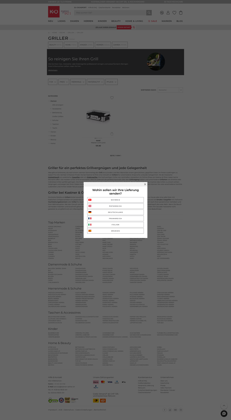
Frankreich (115, 218)
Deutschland (115, 212)
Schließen (145, 184)
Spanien (115, 231)
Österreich (115, 206)
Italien (115, 225)
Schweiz (115, 200)
